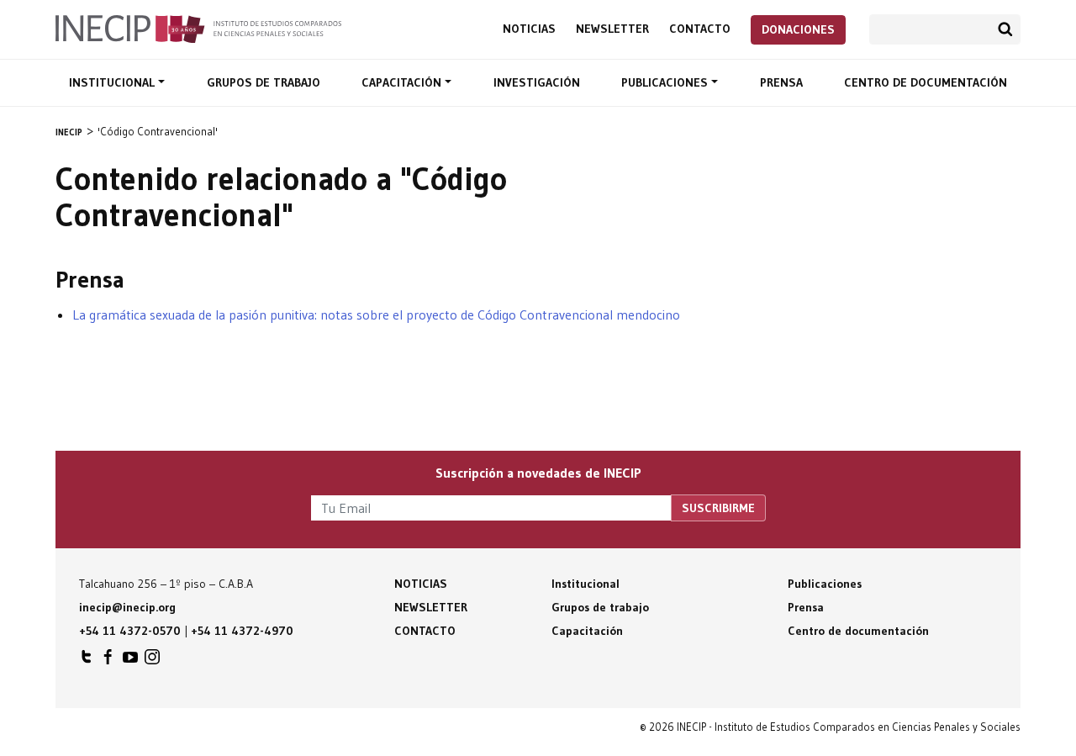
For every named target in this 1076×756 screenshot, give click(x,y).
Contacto (700, 29)
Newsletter (612, 29)
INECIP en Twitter (86, 661)
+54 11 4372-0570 (130, 630)
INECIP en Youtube (130, 661)
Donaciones (798, 29)
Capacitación (403, 82)
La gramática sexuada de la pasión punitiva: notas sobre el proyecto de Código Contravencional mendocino (376, 314)
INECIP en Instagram (152, 661)
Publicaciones (666, 82)
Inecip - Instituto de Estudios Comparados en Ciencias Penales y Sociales (198, 27)
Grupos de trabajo (263, 82)
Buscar (1005, 29)
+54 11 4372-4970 (242, 630)
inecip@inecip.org (127, 607)
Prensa (781, 82)
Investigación (536, 82)
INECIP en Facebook (108, 661)
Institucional (113, 82)
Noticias (529, 29)
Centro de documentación (925, 82)
